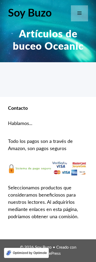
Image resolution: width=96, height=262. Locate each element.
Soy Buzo (30, 13)
